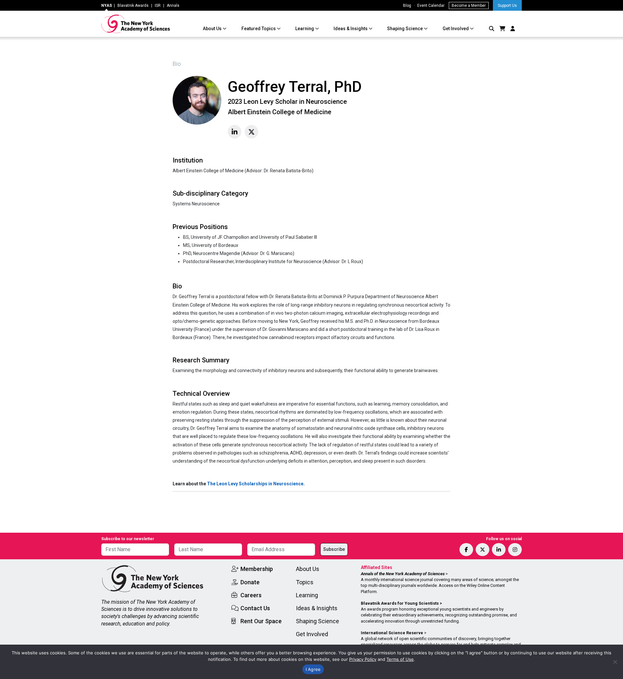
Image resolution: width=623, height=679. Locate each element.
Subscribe (334, 549)
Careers (251, 595)
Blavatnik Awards (133, 5)
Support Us (507, 5)
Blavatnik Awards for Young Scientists (400, 603)
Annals (173, 5)
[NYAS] (135, 24)
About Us (213, 28)
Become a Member (469, 5)
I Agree (313, 669)
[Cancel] (615, 662)
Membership (256, 568)
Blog (407, 5)
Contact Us (255, 608)
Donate (250, 582)
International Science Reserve (392, 632)
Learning (305, 28)
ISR (158, 5)
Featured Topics (259, 28)
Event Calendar (431, 5)
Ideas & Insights (351, 28)
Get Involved (456, 28)
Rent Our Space (261, 621)
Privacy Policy (362, 659)
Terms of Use (400, 659)
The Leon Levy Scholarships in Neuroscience (255, 483)
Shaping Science (405, 28)
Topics (304, 582)
